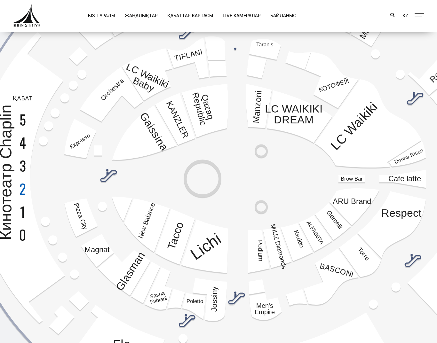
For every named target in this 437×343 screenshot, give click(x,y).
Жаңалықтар (141, 15)
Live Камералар (242, 15)
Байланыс (283, 15)
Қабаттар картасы (190, 15)
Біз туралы (101, 15)
